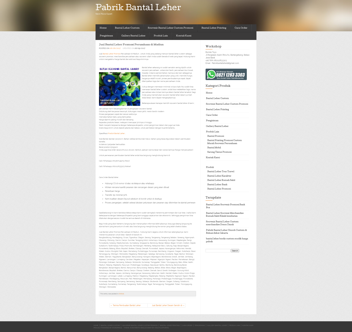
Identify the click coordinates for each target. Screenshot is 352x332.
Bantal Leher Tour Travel (220, 172)
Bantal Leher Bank (217, 185)
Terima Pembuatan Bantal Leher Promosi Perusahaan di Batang (127, 305)
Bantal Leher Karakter (219, 176)
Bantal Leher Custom (127, 28)
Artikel (121, 294)
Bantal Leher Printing (213, 28)
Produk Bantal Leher (116, 133)
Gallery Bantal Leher (133, 36)
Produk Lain (161, 36)
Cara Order (241, 28)
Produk (210, 167)
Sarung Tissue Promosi (219, 152)
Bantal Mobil (214, 148)
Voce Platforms (162, 328)
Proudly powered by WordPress (108, 328)
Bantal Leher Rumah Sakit (221, 180)
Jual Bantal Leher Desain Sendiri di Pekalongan (167, 305)
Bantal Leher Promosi (111, 54)
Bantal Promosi (215, 136)
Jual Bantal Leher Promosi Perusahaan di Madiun (131, 45)
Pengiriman (106, 36)
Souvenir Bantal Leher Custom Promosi (170, 28)
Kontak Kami (183, 36)
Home (103, 28)
